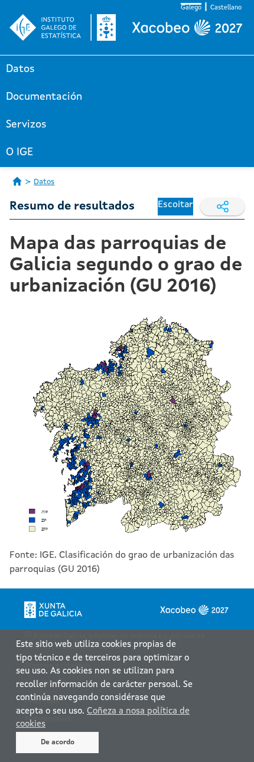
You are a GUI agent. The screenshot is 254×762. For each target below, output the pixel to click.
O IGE (19, 152)
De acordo (57, 742)
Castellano (226, 8)
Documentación (44, 96)
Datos (20, 69)
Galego (191, 8)
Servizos (26, 124)
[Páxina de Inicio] (17, 181)
